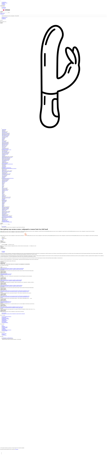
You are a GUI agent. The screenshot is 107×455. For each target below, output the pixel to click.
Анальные (3, 155)
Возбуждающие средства (5, 318)
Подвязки (3, 199)
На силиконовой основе (5, 152)
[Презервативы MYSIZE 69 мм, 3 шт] (5, 301)
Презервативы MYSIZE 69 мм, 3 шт (5, 302)
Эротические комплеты (5, 179)
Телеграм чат (4, 18)
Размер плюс (4, 196)
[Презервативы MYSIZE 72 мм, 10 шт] (6, 273)
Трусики (3, 194)
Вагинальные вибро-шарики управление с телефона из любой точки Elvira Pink (11, 269)
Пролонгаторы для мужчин (6, 158)
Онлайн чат (3, 334)
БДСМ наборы (4, 201)
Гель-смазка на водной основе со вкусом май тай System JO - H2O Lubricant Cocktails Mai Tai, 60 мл (14, 291)
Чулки (3, 184)
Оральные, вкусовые (5, 154)
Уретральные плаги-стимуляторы (6, 216)
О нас (3, 325)
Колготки (3, 182)
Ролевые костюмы (4, 181)
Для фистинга (4, 161)
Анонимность (4, 329)
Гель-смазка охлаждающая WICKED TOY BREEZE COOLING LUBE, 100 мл (11, 307)
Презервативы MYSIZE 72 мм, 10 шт (5, 274)
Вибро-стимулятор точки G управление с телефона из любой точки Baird (10, 280)
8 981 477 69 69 (2, 13)
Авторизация (4, 7)
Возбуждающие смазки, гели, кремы (7, 157)
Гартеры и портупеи (5, 190)
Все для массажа (9, 217)
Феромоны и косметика (12, 168)
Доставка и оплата (4, 327)
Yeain (3, 239)
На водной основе (4, 151)
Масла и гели (4, 218)
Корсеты (3, 191)
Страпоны (3, 138)
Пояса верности (4, 213)
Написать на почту (4, 17)
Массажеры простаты (5, 144)
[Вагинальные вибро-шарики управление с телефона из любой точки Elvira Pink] (12, 268)
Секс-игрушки (4, 226)
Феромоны (3, 177)
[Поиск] (9, 224)
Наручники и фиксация (5, 207)
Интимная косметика (5, 322)
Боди (2, 187)
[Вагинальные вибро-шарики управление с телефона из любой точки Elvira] (11, 285)
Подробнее (16, 449)
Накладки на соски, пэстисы (6, 197)
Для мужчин (4, 165)
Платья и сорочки (4, 188)
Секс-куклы (3, 147)
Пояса (3, 193)
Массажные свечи (4, 220)
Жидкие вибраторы (5, 163)
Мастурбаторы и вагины (5, 135)
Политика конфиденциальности (6, 316)
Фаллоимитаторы (4, 132)
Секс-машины (4, 141)
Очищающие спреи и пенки (6, 174)
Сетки (3, 185)
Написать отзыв (3, 263)
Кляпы (3, 204)
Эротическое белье (11, 178)
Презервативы (9, 167)
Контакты (3, 3)
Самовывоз (3, 4)
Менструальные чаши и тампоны (6, 171)
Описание (3, 251)
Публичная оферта (4, 330)
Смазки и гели (9, 149)
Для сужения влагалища (5, 160)
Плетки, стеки (4, 210)
